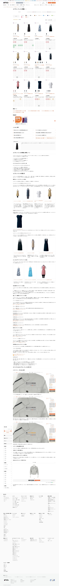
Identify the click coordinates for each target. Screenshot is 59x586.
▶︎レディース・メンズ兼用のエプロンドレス (19, 342)
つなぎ (49, 505)
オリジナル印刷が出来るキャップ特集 (18, 112)
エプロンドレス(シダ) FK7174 (18, 279)
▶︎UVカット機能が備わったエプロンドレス (19, 309)
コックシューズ (50, 514)
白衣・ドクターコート (15, 540)
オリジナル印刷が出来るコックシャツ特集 (48, 110)
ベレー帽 (40, 517)
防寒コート (5, 514)
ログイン (49, 2)
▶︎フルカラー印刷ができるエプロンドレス (19, 354)
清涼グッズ (5, 566)
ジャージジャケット (23, 539)
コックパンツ (32, 514)
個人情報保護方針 (22, 580)
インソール (5, 533)
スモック (49, 506)
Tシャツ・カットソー (15, 497)
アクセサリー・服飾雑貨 (6, 562)
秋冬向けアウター (6, 529)
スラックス (14, 514)
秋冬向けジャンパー (6, 518)
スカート (40, 539)
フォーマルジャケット (6, 498)
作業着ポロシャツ (15, 507)
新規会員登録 (53, 2)
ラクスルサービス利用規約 (33, 579)
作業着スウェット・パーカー (7, 519)
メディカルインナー (15, 560)
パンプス (49, 539)
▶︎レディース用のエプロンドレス (17, 336)
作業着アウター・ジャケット (51, 498)
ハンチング (40, 514)
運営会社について (12, 579)
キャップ (40, 497)
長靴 (4, 527)
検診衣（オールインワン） (16, 551)
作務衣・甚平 (31, 538)
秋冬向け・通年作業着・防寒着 (7, 513)
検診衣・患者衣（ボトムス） (16, 546)
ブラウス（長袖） (15, 503)
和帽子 (40, 519)
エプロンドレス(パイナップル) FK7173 (30, 279)
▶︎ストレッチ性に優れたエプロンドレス (18, 304)
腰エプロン (31, 498)
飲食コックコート (23, 513)
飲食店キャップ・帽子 (41, 513)
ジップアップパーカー (24, 498)
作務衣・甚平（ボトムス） (33, 540)
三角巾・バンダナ (41, 518)
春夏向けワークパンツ (51, 511)
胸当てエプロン (32, 497)
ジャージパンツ (23, 540)
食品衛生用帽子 (41, 522)
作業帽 (4, 534)
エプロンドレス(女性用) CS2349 (17, 229)
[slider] (4, 431)
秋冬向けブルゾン (6, 517)
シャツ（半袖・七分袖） (16, 502)
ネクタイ (5, 567)
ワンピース (40, 540)
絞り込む (8, 432)
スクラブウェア (6, 539)
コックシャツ (23, 514)
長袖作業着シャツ (6, 532)
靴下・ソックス (50, 540)
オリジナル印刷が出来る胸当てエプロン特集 (19, 110)
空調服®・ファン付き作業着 (51, 497)
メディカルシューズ (15, 555)
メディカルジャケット (15, 541)
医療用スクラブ (5, 538)
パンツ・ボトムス (14, 513)
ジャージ (22, 538)
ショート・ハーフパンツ (16, 517)
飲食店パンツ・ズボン (33, 513)
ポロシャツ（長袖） (15, 498)
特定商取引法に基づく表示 (13, 580)
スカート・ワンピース (41, 538)
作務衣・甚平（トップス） (33, 539)
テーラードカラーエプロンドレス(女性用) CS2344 (44, 279)
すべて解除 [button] (19, 19)
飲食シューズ (49, 513)
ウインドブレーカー (6, 497)
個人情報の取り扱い (32, 580)
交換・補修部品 (6, 571)
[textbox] (32, 2)
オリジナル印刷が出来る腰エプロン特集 (34, 110)
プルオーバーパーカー (24, 497)
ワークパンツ (5, 522)
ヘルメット (5, 528)
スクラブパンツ (6, 540)
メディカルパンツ (15, 545)
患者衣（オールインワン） (16, 550)
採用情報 (21, 579)
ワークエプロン (6, 524)
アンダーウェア (6, 523)
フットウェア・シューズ (51, 538)
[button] (5, 5)
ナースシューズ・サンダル (16, 556)
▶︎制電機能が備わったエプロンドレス (18, 325)
